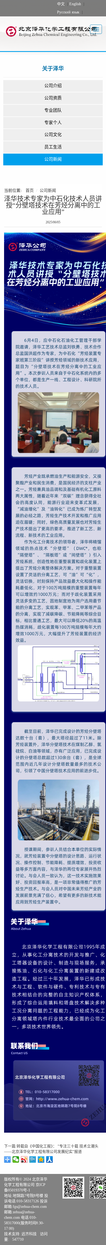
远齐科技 (29, 1234)
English (75, 4)
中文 (61, 4)
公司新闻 (53, 159)
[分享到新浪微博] (24, 1159)
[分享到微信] (16, 1159)
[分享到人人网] (49, 1159)
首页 (30, 190)
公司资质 (53, 98)
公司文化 (53, 134)
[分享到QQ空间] (41, 1159)
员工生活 (53, 147)
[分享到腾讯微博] (32, 1159)
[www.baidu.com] (54, 31)
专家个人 (53, 122)
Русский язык (68, 12)
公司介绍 (53, 85)
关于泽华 (53, 69)
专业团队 (53, 110)
